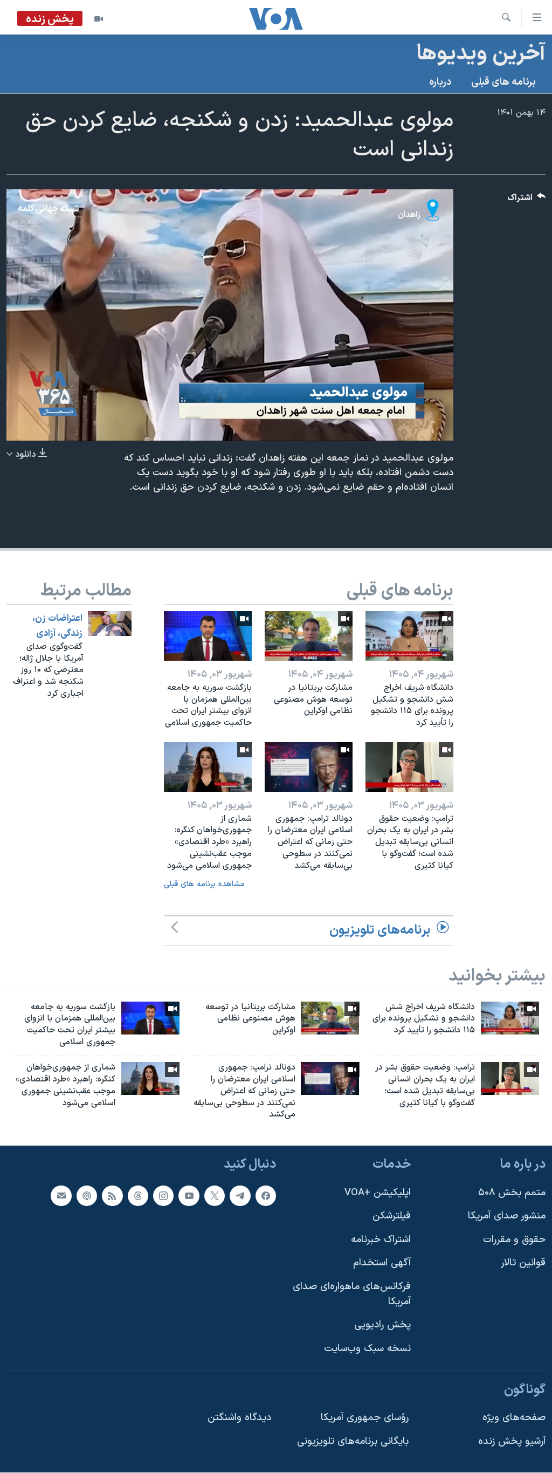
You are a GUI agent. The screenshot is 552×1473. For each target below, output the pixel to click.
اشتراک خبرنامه (381, 1239)
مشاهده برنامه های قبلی (204, 884)
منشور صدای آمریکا (507, 1216)
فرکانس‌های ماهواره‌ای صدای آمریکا (352, 1294)
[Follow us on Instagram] (163, 1196)
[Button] (526, 200)
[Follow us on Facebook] (266, 1196)
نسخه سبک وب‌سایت (367, 1348)
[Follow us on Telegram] (240, 1196)
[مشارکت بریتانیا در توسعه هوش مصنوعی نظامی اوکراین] (309, 636)
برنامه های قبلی (503, 82)
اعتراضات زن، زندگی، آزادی (57, 626)
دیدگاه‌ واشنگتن (239, 1417)
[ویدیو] (98, 19)
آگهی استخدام (382, 1263)
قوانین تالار (523, 1263)
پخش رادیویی (382, 1325)
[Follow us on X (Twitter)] (214, 1196)
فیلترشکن (391, 1216)
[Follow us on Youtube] (188, 1196)
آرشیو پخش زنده (512, 1441)
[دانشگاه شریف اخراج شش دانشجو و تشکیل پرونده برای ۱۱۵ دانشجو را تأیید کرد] (409, 636)
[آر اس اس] (112, 1196)
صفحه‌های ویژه (514, 1417)
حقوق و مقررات (514, 1239)
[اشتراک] (61, 1196)
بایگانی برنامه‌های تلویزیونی (353, 1441)
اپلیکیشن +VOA (377, 1193)
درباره (440, 82)
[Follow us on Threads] (138, 1196)
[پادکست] (87, 1196)
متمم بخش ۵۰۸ (512, 1193)
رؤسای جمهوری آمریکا (365, 1417)
